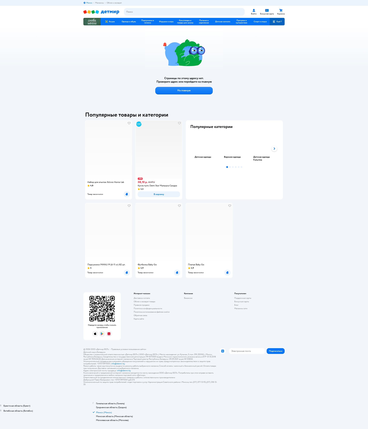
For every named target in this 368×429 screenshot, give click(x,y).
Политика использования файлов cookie (151, 312)
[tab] (205, 148)
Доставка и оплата (142, 298)
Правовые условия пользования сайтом (128, 349)
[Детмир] (101, 12)
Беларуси (101, 352)
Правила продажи (142, 305)
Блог (236, 305)
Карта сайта (139, 319)
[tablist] (234, 148)
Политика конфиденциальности (148, 308)
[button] (277, 21)
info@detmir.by (118, 363)
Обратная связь (140, 315)
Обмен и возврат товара (144, 301)
